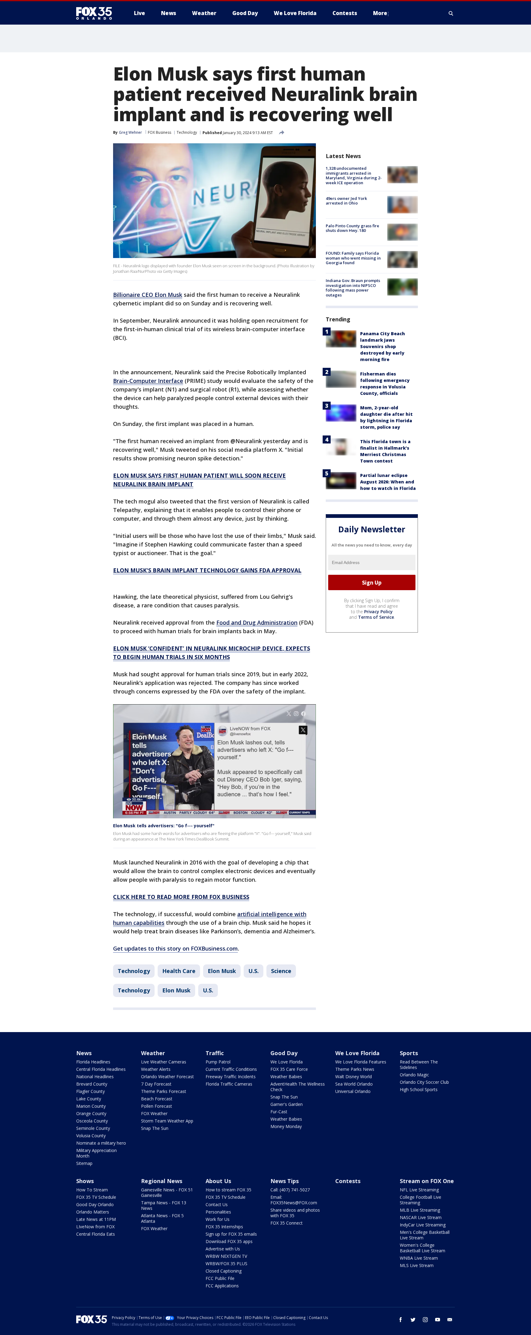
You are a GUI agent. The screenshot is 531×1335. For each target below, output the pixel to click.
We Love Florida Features (360, 1062)
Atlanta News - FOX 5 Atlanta (162, 1218)
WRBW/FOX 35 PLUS (226, 1263)
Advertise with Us (223, 1249)
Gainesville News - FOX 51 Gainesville (167, 1192)
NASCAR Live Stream (421, 1217)
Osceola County (92, 1121)
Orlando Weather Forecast (167, 1076)
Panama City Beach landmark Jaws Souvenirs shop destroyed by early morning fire (382, 346)
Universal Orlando (353, 1091)
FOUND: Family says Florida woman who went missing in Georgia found (353, 257)
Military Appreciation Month (96, 1153)
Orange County (91, 1113)
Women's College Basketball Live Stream (422, 1248)
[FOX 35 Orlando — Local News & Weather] (96, 13)
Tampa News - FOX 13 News (163, 1205)
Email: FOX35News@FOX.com (293, 1200)
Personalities (218, 1212)
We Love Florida (286, 1062)
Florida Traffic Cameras (229, 1084)
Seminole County (93, 1128)
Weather (153, 1053)
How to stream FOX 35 (228, 1190)
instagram (425, 1320)
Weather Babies (286, 1076)
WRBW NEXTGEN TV (226, 1256)
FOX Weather (154, 1113)
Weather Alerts (156, 1069)
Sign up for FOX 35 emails (231, 1234)
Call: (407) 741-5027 (290, 1190)
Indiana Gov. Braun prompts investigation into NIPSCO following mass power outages (353, 288)
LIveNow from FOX (95, 1227)
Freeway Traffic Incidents (231, 1076)
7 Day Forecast (156, 1084)
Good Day (283, 1053)
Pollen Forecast (156, 1106)
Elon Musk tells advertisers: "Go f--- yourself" (163, 825)
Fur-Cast (278, 1111)
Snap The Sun (154, 1128)
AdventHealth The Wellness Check (297, 1086)
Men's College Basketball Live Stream (425, 1235)
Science (281, 971)
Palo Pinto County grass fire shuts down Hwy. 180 (352, 228)
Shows (85, 1181)
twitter (413, 1320)
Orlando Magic (414, 1075)
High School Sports (419, 1089)
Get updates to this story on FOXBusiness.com (175, 948)
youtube (437, 1320)
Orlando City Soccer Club (424, 1082)
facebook (401, 1320)
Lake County (88, 1099)
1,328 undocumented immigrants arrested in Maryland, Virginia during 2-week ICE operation (354, 175)
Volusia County (91, 1135)
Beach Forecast (156, 1099)
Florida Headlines (93, 1062)
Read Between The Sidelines (419, 1064)
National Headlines (95, 1076)
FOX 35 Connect (286, 1223)
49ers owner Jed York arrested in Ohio (346, 200)
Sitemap (84, 1163)
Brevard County (91, 1084)
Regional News (161, 1181)
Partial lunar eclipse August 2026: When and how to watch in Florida (388, 481)
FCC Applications (222, 1286)
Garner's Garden (286, 1104)
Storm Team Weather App (167, 1121)
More (380, 13)
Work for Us (218, 1219)
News (84, 1053)
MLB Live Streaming (420, 1210)
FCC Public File (220, 1278)
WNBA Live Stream (419, 1258)
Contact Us (217, 1204)
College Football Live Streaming (420, 1200)
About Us (218, 1181)
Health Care (178, 971)
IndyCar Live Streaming (423, 1225)
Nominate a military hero (101, 1143)
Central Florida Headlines (101, 1069)
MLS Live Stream (417, 1265)
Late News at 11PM (96, 1219)
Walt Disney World (353, 1076)
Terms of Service (376, 617)
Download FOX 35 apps (229, 1241)
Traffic (215, 1053)
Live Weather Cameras (163, 1062)
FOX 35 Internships (224, 1227)
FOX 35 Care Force (289, 1069)
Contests (347, 1181)
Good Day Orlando (95, 1204)
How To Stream (92, 1190)
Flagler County (90, 1091)
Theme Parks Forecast (163, 1091)
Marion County (91, 1106)
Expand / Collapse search (451, 13)
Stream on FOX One (427, 1181)
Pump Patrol (218, 1062)
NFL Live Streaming (419, 1190)
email (450, 1320)
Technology (187, 132)
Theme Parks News (354, 1069)
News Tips (284, 1181)
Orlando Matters (92, 1212)
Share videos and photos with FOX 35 (295, 1212)
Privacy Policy (378, 611)
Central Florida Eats (95, 1234)
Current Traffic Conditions (231, 1069)
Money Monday (286, 1126)
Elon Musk (222, 971)
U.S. (253, 971)
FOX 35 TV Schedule (96, 1197)
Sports (409, 1053)
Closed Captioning (224, 1271)
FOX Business (159, 132)
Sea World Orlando (354, 1084)
